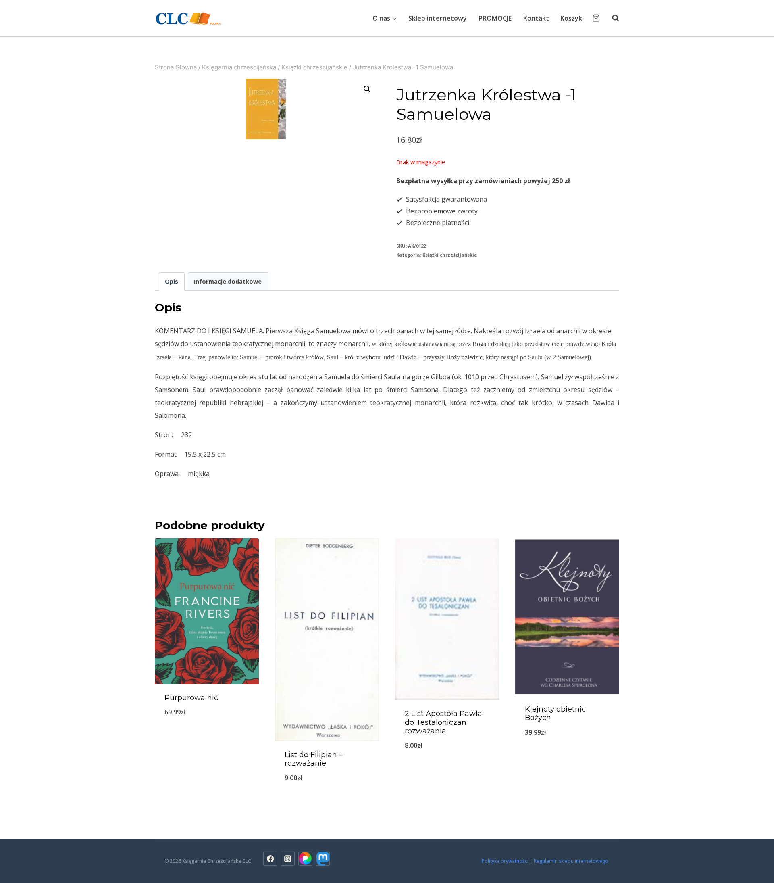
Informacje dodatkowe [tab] (228, 281)
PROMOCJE (495, 18)
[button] (367, 89)
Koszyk (571, 18)
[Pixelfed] (305, 859)
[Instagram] (288, 859)
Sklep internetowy (437, 18)
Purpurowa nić (191, 697)
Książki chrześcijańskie (449, 255)
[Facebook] (270, 859)
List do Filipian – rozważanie (314, 759)
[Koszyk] (596, 18)
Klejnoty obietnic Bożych (555, 713)
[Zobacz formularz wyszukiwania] (611, 18)
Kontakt (536, 18)
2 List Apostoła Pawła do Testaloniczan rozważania (443, 722)
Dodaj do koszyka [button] (207, 738)
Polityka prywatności (505, 861)
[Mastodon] (323, 859)
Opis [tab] (171, 281)
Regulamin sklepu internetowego (572, 861)
